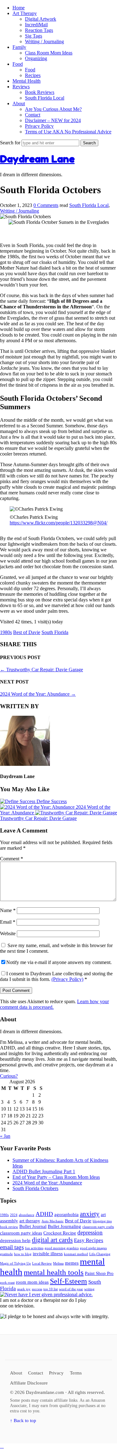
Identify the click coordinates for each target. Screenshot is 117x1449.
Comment (11, 858)
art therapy (29, 1220)
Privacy (56, 1372)
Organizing (36, 58)
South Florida (54, 632)
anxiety (90, 1214)
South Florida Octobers (35, 1188)
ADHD (44, 1214)
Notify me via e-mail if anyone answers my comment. (59, 962)
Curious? (9, 1076)
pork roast (7, 1282)
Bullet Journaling (64, 1226)
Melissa (58, 1263)
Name (8, 910)
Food (17, 64)
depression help (15, 1240)
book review (9, 1227)
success (37, 1289)
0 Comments (45, 205)
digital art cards (52, 1240)
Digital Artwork (40, 19)
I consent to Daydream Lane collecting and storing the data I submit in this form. (56, 976)
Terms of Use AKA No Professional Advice (68, 131)
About (18, 103)
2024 (13, 1215)
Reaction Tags (39, 30)
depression (90, 1232)
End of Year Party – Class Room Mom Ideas (56, 1177)
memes (72, 1263)
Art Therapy (24, 13)
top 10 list (50, 1289)
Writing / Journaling (44, 41)
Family (19, 47)
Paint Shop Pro (99, 1273)
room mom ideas (32, 1282)
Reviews (21, 86)
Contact (32, 114)
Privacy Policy (39, 126)
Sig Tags (33, 36)
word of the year (71, 1289)
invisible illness (48, 1253)
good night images (93, 1248)
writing (89, 1289)
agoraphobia (66, 1214)
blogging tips (102, 1221)
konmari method (76, 1254)
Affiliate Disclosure (29, 1382)
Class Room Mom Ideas (48, 52)
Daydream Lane (37, 159)
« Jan (5, 1136)
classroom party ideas (21, 1232)
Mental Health (26, 81)
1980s (6, 632)
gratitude (6, 1254)
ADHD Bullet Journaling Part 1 (43, 1171)
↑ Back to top (23, 1420)
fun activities (34, 1248)
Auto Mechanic (52, 1221)
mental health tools (54, 1272)
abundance (26, 1215)
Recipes (33, 75)
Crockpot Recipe (59, 1232)
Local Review (42, 1263)
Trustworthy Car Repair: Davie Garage (41, 669)
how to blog (23, 1254)
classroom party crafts (98, 1227)
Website (8, 933)
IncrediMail (36, 24)
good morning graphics (62, 1248)
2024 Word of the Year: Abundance (38, 694)
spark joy (24, 1289)
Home (18, 7)
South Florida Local (44, 98)
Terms (76, 1372)
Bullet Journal (32, 1226)
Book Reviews (39, 92)
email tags (12, 1247)
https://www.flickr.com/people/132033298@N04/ (58, 522)
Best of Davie (26, 632)
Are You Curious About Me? (53, 109)
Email (7, 922)
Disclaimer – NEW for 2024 (53, 120)
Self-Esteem (68, 1281)
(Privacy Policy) (67, 979)
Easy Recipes (88, 1240)
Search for (11, 142)
